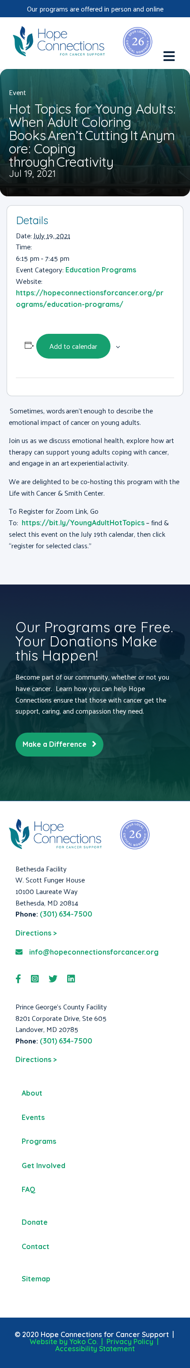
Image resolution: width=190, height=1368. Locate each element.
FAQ (28, 1189)
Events (33, 1117)
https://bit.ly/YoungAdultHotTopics (83, 522)
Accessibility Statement (95, 1348)
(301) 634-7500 (66, 913)
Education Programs (100, 269)
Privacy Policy (129, 1341)
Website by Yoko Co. (64, 1341)
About (32, 1093)
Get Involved (43, 1165)
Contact (35, 1246)
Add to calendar (73, 346)
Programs (39, 1141)
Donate (35, 1222)
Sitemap (36, 1278)
